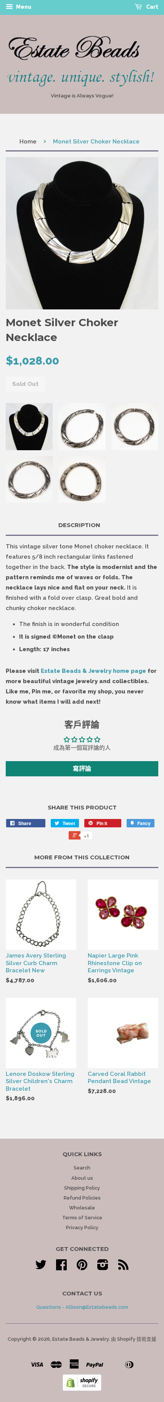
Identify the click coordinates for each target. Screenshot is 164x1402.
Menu (23, 7)
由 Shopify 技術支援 (133, 1339)
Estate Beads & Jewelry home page (93, 671)
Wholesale (82, 1208)
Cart (151, 7)
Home (28, 141)
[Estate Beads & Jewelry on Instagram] (103, 1267)
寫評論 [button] (82, 768)
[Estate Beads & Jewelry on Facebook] (61, 1267)
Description (79, 525)
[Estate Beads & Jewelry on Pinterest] (82, 1267)
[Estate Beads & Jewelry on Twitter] (41, 1267)
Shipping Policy (82, 1188)
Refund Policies (82, 1198)
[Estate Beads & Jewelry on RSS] (123, 1267)
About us (82, 1178)
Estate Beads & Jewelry (80, 1339)
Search (82, 1168)
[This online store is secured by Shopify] (82, 1389)
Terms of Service (82, 1217)
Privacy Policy (82, 1227)
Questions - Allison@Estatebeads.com (82, 1307)
